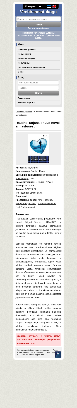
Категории (39, 33)
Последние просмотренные (31, 67)
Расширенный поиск (38, 28)
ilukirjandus (21, 203)
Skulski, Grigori (30, 167)
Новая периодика (26, 58)
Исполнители (25, 35)
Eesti (18, 207)
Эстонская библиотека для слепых (33, 350)
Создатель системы (58, 354)
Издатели (39, 35)
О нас (20, 72)
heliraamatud (28, 207)
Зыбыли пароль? (26, 103)
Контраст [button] (31, 6)
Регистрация (24, 98)
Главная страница (26, 49)
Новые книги (24, 54)
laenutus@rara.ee (36, 354)
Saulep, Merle (38, 171)
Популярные (24, 63)
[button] (40, 6)
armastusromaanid (47, 203)
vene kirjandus (45, 200)
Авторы (50, 33)
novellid (32, 203)
